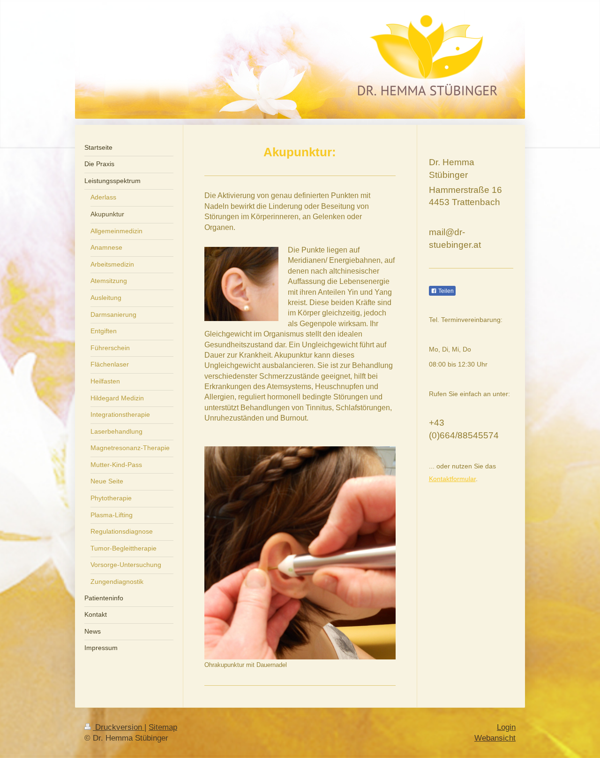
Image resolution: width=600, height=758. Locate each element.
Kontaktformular (452, 478)
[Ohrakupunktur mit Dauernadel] (299, 552)
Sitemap (163, 727)
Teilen (445, 291)
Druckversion (118, 727)
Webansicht (495, 738)
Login (506, 727)
